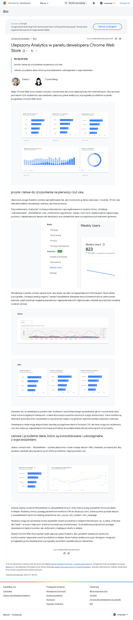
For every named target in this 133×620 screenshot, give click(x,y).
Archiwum (50, 599)
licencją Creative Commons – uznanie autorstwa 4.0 (71, 564)
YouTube (93, 595)
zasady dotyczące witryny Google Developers (72, 567)
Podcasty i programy (54, 604)
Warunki (6, 615)
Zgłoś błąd (7, 591)
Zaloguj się (125, 3)
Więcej (43, 3)
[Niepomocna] (120, 39)
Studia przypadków (54, 595)
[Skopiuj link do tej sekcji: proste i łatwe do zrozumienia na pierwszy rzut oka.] (86, 192)
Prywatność (17, 615)
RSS (91, 604)
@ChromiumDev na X (99, 591)
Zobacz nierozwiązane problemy (16, 595)
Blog (5, 11)
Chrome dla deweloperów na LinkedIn (105, 599)
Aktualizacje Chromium (56, 591)
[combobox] (76, 3)
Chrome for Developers (20, 39)
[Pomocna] (116, 39)
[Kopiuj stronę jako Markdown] (32, 51)
